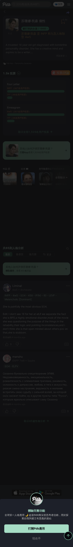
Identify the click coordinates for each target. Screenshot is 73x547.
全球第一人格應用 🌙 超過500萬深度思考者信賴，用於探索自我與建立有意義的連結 (36, 516)
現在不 (36, 538)
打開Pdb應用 (36, 528)
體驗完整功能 (36, 510)
